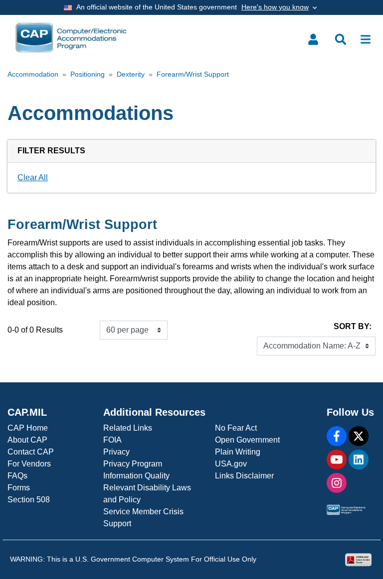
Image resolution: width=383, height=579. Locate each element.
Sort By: (353, 326)
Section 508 (28, 499)
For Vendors (29, 464)
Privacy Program (132, 464)
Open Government (247, 440)
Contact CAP (30, 452)
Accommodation (32, 74)
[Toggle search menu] (341, 39)
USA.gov (231, 464)
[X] (359, 436)
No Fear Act (236, 428)
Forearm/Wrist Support (193, 74)
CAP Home (27, 428)
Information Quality (136, 475)
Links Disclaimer (244, 475)
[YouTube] (337, 459)
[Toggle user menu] (313, 39)
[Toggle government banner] (191, 7)
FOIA (112, 440)
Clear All (32, 177)
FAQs (17, 475)
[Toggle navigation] (366, 39)
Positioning (87, 74)
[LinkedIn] (359, 459)
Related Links (127, 428)
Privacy (116, 452)
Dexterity (131, 74)
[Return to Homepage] (71, 37)
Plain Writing (237, 452)
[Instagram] (337, 483)
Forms (18, 487)
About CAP (27, 440)
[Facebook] (337, 436)
